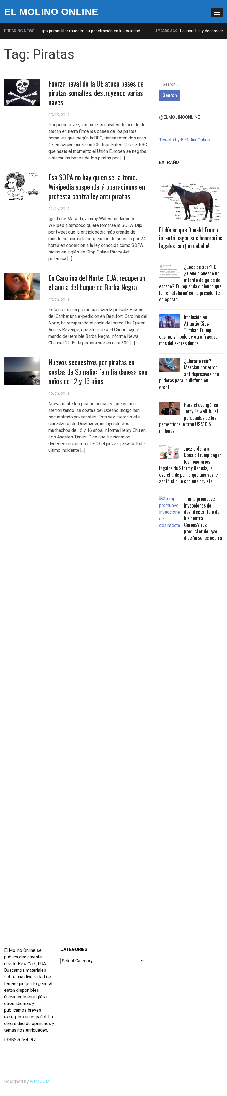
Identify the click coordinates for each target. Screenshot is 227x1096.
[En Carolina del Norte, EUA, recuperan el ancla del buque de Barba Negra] (22, 286)
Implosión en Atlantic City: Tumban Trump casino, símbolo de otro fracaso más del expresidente (188, 330)
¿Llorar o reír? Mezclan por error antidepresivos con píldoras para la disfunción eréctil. (189, 373)
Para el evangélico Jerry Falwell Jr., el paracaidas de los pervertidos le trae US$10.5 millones (188, 417)
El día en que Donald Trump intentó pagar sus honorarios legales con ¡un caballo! (190, 237)
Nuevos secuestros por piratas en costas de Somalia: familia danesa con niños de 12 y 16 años (98, 371)
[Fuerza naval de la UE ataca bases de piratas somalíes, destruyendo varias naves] (22, 92)
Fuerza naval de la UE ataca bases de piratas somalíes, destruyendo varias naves (96, 93)
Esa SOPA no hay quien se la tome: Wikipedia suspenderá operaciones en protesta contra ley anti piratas (96, 186)
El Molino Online (51, 11)
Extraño (169, 162)
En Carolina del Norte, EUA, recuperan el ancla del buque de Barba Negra (96, 282)
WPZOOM (40, 1081)
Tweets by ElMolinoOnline (184, 140)
